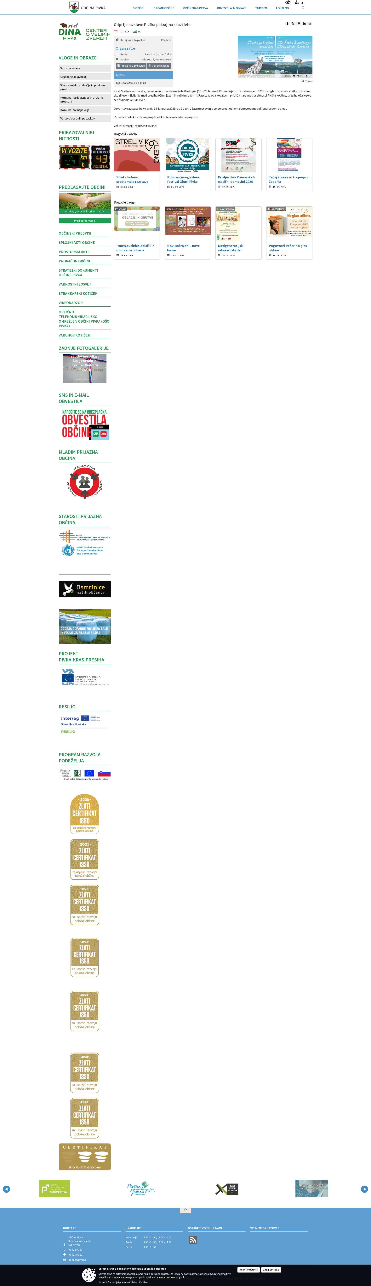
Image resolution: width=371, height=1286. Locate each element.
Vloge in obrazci (78, 58)
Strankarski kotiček (78, 293)
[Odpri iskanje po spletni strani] (303, 8)
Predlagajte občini (82, 187)
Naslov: (124, 59)
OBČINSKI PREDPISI (75, 233)
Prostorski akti (74, 251)
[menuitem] (138, 7)
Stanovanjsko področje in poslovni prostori (83, 87)
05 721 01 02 (75, 1254)
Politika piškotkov (138, 1282)
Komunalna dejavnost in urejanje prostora (82, 99)
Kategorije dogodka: (132, 40)
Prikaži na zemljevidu (132, 65)
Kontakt (69, 1228)
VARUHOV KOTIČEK (74, 335)
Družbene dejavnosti (73, 77)
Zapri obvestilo (271, 1270)
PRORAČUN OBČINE (75, 261)
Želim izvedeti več (248, 1270)
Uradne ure (134, 1228)
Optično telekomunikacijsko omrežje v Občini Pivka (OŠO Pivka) (84, 319)
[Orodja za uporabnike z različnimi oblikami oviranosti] (288, 2)
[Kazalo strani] (297, 2)
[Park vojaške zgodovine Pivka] (183, 1188)
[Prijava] (302, 3)
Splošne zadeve (70, 68)
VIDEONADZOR (71, 302)
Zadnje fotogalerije (84, 348)
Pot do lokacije (160, 65)
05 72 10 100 (75, 1249)
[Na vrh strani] (185, 1210)
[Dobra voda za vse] (269, 1188)
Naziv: (124, 54)
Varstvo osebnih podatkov (77, 118)
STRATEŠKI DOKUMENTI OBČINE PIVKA (78, 272)
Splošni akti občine (77, 242)
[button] (62, 369)
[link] (287, 23)
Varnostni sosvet (75, 284)
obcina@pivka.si (77, 1259)
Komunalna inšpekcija (74, 110)
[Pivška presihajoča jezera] (98, 1188)
